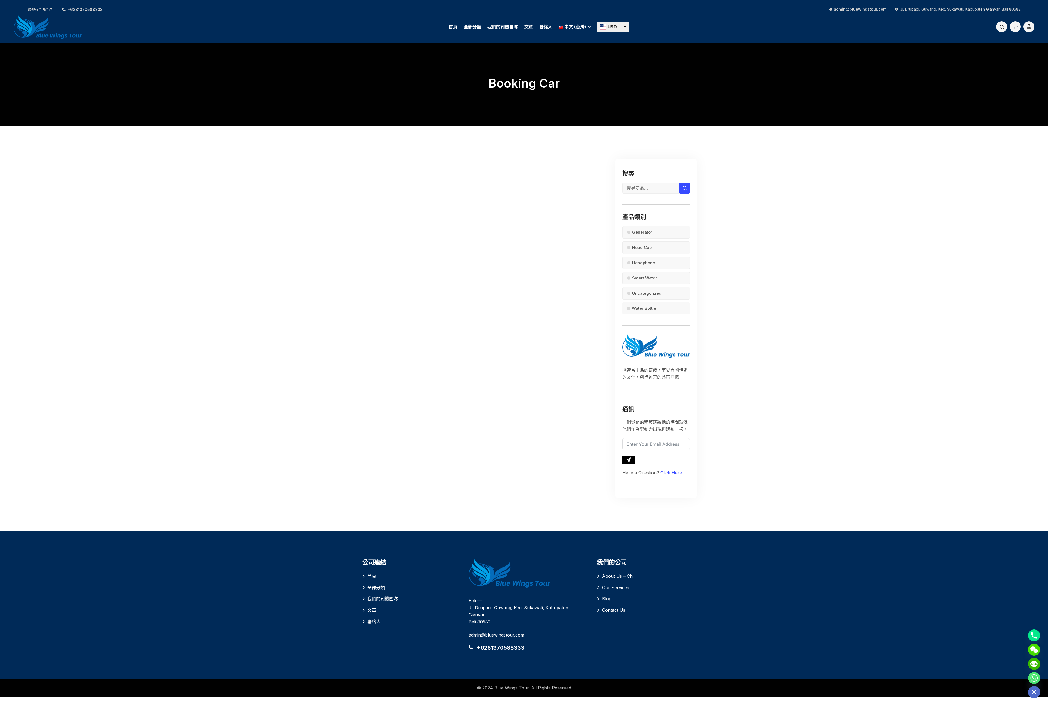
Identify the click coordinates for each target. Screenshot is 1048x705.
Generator (642, 232)
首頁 (453, 26)
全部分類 (472, 26)
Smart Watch (645, 278)
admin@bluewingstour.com (860, 9)
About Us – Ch (617, 576)
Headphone (643, 262)
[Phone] (1034, 635)
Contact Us (613, 610)
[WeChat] (1034, 650)
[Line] (1034, 664)
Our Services (615, 587)
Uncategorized (647, 293)
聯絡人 (545, 26)
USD (612, 26)
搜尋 (684, 188)
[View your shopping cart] (1015, 26)
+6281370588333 (85, 9)
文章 (528, 26)
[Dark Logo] (48, 26)
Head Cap (642, 247)
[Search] (1001, 26)
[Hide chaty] (1034, 692)
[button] (613, 27)
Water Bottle (644, 308)
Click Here (671, 472)
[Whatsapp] (1034, 678)
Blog (606, 598)
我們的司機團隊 (502, 26)
